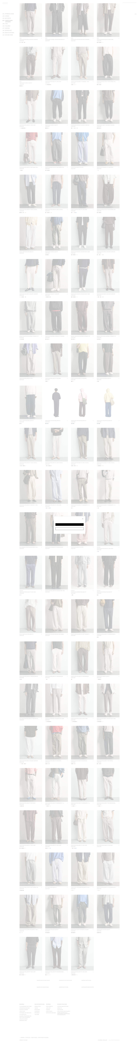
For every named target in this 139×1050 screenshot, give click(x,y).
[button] (69, 524)
